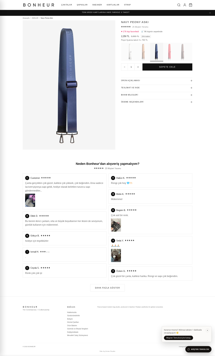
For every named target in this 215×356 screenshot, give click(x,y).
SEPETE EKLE (167, 67)
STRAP (127, 5)
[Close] (210, 13)
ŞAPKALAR (82, 5)
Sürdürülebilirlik (73, 316)
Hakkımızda (71, 312)
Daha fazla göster (107, 288)
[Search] (179, 5)
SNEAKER (97, 5)
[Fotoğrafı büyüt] (30, 200)
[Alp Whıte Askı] (130, 52)
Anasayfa (26, 18)
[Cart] (190, 5)
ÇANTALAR (66, 5)
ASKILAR (35, 18)
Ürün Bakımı (72, 326)
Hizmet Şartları (73, 322)
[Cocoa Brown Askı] (182, 52)
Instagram (182, 346)
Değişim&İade (72, 332)
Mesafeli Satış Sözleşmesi (77, 335)
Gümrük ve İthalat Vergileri (77, 329)
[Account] (185, 5)
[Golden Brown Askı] (143, 52)
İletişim (70, 319)
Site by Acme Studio (107, 351)
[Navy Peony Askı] (156, 52)
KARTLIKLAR (113, 5)
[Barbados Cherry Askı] (169, 52)
